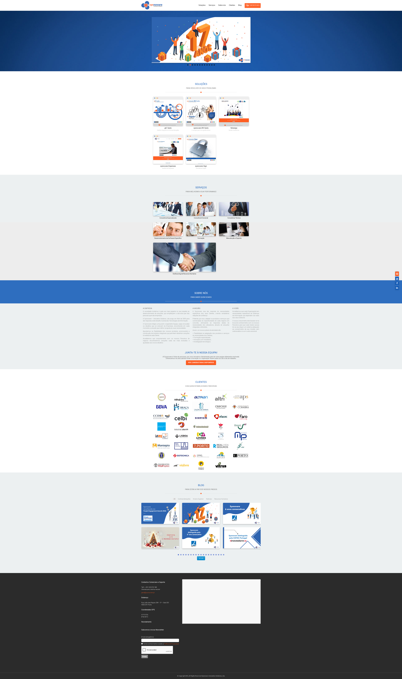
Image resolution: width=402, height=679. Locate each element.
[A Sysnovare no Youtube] (397, 278)
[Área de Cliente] (397, 274)
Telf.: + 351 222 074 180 (149, 587)
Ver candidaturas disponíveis (201, 362)
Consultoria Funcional (201, 218)
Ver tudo (201, 558)
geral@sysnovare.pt (148, 592)
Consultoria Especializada (168, 218)
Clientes (232, 5)
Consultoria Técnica (233, 218)
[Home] (151, 5)
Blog (240, 5)
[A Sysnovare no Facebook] (397, 283)
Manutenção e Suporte (234, 238)
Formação (201, 238)
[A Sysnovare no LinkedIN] (397, 288)
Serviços (212, 5)
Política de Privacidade (171, 644)
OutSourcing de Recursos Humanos (184, 274)
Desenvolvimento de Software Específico (168, 238)
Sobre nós (222, 5)
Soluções (202, 5)
